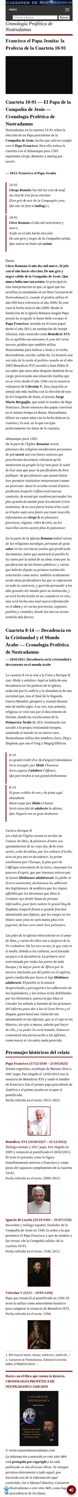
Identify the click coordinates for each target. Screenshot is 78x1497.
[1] (47, 206)
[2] (26, 297)
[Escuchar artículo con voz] (71, 1490)
